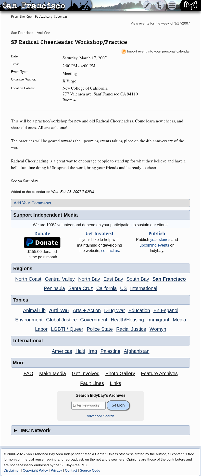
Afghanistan (137, 351)
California (106, 288)
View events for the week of (160, 23)
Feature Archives (159, 373)
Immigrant (158, 319)
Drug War (114, 310)
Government (93, 319)
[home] (46, 6)
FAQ (28, 373)
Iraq (92, 351)
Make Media (52, 373)
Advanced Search (100, 416)
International (143, 288)
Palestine (110, 351)
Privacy (56, 470)
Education (139, 310)
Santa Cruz (80, 288)
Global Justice (61, 319)
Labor (41, 329)
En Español (165, 310)
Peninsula (54, 288)
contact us (110, 251)
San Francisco (22, 33)
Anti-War (43, 33)
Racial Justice (131, 329)
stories (160, 240)
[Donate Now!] (42, 242)
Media (179, 319)
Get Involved (86, 373)
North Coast (28, 279)
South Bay (137, 279)
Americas (62, 351)
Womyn (158, 329)
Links (115, 383)
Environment (29, 319)
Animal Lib (34, 310)
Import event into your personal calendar (158, 51)
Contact (71, 470)
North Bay (89, 279)
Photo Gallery (120, 373)
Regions (22, 268)
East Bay (113, 279)
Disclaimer (12, 470)
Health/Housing (127, 319)
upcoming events (154, 245)
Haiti (80, 351)
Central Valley (60, 279)
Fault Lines (92, 383)
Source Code (90, 470)
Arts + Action (87, 310)
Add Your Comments (32, 203)
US (123, 288)
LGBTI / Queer (67, 329)
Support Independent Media (45, 215)
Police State (100, 329)
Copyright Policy (35, 470)
